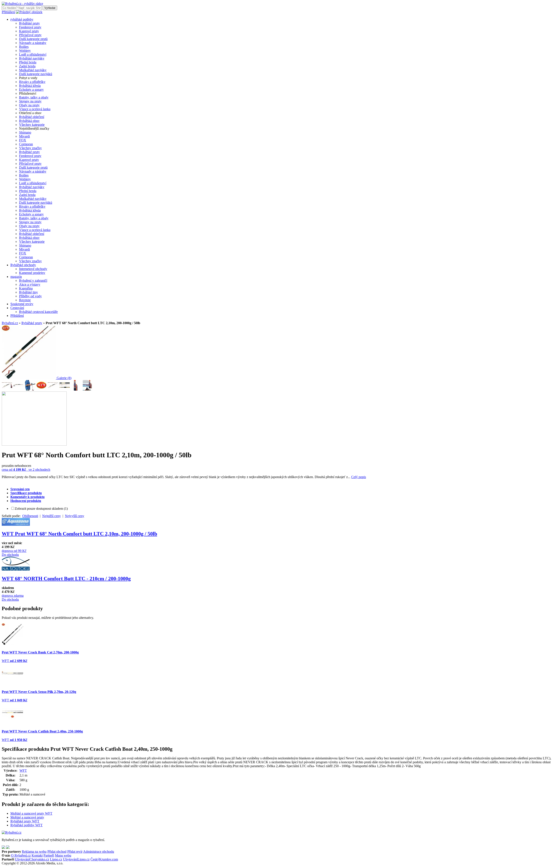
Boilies (24, 47)
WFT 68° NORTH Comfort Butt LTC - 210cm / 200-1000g (66, 578)
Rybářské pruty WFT (24, 821)
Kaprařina (26, 288)
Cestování (17, 308)
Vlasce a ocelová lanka (34, 109)
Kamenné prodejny (32, 273)
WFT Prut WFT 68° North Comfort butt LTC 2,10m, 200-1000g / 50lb (79, 534)
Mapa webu (63, 855)
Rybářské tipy (28, 292)
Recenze (25, 300)
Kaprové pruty (29, 31)
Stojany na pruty (30, 101)
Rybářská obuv (29, 121)
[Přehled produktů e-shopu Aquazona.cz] (16, 524)
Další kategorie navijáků (35, 74)
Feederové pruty (30, 27)
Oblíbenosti (30, 516)
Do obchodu (10, 554)
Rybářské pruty (29, 23)
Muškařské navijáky (33, 70)
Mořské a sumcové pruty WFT (31, 813)
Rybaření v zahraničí (33, 280)
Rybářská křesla (30, 85)
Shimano (25, 132)
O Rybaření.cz (21, 855)
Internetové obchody (33, 269)
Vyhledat (49, 8)
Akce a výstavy (29, 284)
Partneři (48, 855)
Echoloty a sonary (31, 89)
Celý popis (358, 477)
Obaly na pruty (29, 105)
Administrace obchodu (98, 851)
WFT (23, 770)
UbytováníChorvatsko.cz (32, 859)
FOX (22, 140)
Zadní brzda (27, 66)
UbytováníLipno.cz (76, 859)
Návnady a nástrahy (32, 43)
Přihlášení (8, 12)
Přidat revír (74, 851)
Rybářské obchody (23, 265)
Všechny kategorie (32, 124)
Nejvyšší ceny (74, 516)
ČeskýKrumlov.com (104, 859)
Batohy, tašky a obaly (33, 97)
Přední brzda (27, 62)
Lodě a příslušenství (32, 54)
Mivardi (24, 136)
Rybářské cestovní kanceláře (38, 312)
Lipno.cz (56, 859)
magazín (16, 276)
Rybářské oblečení (31, 117)
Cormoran (26, 144)
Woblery (25, 50)
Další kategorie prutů (33, 39)
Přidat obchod (56, 851)
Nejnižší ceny (51, 516)
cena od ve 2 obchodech (26, 469)
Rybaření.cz (10, 323)
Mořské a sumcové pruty (27, 817)
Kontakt (37, 855)
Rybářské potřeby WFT (26, 825)
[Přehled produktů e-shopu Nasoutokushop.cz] (16, 569)
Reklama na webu (34, 851)
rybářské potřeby (21, 19)
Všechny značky (30, 148)
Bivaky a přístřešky (32, 82)
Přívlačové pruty (30, 35)
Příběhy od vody (30, 296)
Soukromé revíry (21, 304)
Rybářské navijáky (31, 58)
